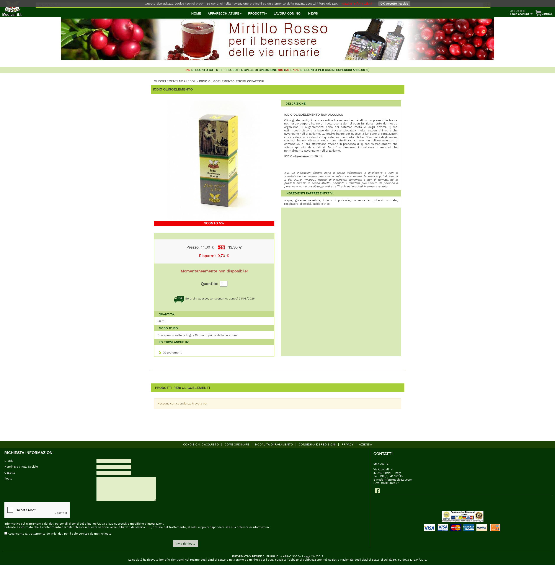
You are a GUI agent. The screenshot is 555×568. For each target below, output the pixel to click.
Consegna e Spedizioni (317, 444)
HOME (196, 13)
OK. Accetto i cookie (394, 3)
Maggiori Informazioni (356, 3)
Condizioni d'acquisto (201, 444)
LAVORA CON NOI (288, 13)
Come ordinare (237, 444)
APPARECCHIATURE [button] (223, 13)
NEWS (313, 13)
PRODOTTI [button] (256, 13)
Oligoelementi (172, 352)
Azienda (365, 444)
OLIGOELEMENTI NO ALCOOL (175, 81)
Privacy (347, 444)
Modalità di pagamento (274, 444)
